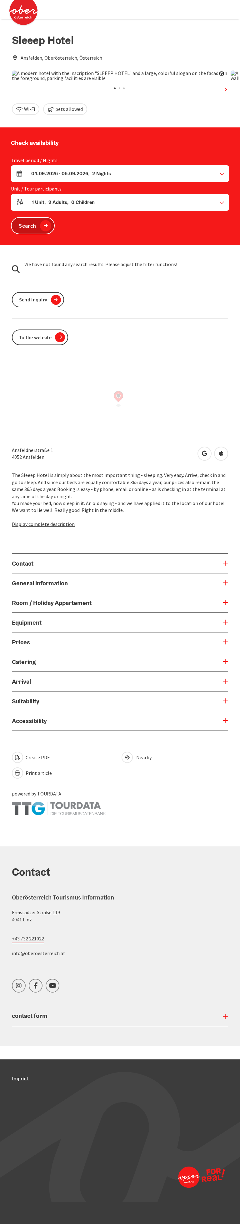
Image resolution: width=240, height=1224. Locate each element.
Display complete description (43, 524)
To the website (35, 337)
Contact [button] (22, 563)
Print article (38, 773)
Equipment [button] (27, 622)
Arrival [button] (21, 681)
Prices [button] (21, 642)
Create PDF (37, 757)
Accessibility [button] (29, 721)
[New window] (59, 805)
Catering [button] (24, 662)
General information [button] (40, 583)
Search (27, 225)
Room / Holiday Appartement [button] (52, 603)
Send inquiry (33, 299)
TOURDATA (49, 793)
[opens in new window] (201, 1177)
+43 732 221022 (28, 938)
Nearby (143, 757)
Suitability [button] (25, 701)
